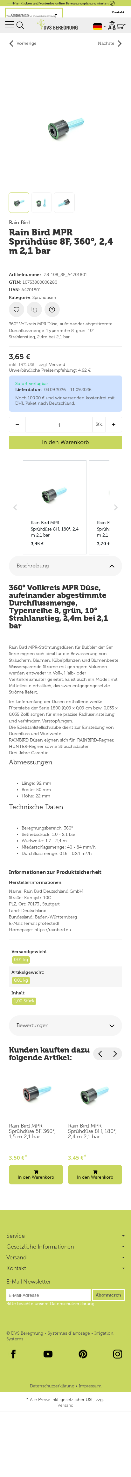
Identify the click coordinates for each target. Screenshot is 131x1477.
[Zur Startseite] (57, 24)
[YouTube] (48, 1354)
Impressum (90, 1385)
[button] (65, 566)
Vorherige (27, 43)
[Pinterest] (83, 1354)
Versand (57, 364)
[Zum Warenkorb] (121, 26)
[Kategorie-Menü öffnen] (9, 24)
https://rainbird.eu (52, 929)
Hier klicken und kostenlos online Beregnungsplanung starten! (61, 3)
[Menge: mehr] (113, 424)
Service (15, 1236)
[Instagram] (118, 1354)
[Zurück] (100, 1053)
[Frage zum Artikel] (52, 309)
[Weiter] (114, 1053)
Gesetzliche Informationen (40, 1247)
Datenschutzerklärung (53, 1385)
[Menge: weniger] (17, 424)
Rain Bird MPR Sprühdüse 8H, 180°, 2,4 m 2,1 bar (92, 1131)
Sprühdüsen (44, 297)
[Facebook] (13, 1354)
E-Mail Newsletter (28, 1281)
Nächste (106, 43)
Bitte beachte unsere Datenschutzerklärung (50, 1303)
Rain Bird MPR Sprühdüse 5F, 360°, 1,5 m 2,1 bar (32, 1131)
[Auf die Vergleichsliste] (34, 309)
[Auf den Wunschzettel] (16, 309)
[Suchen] (20, 25)
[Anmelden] (112, 25)
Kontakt (118, 12)
